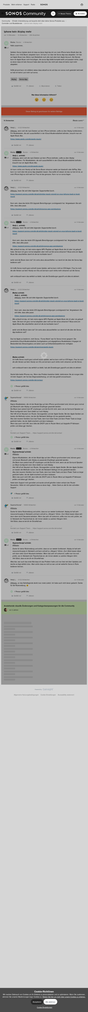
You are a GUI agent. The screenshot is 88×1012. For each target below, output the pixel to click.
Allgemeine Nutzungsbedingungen (26, 695)
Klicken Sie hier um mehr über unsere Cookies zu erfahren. (64, 997)
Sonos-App (23, 79)
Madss (12, 42)
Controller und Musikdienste (12, 23)
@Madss (13, 131)
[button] (2, 14)
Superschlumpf (15, 397)
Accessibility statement (66, 695)
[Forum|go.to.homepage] (26, 13)
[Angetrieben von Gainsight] (44, 690)
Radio (33, 4)
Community (6, 21)
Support (26, 4)
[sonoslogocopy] (44, 4)
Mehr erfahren (16, 4)
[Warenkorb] (82, 4)
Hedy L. (13, 127)
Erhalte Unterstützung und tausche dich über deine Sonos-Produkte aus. (38, 21)
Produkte (6, 4)
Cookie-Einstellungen (48, 695)
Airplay (13, 79)
